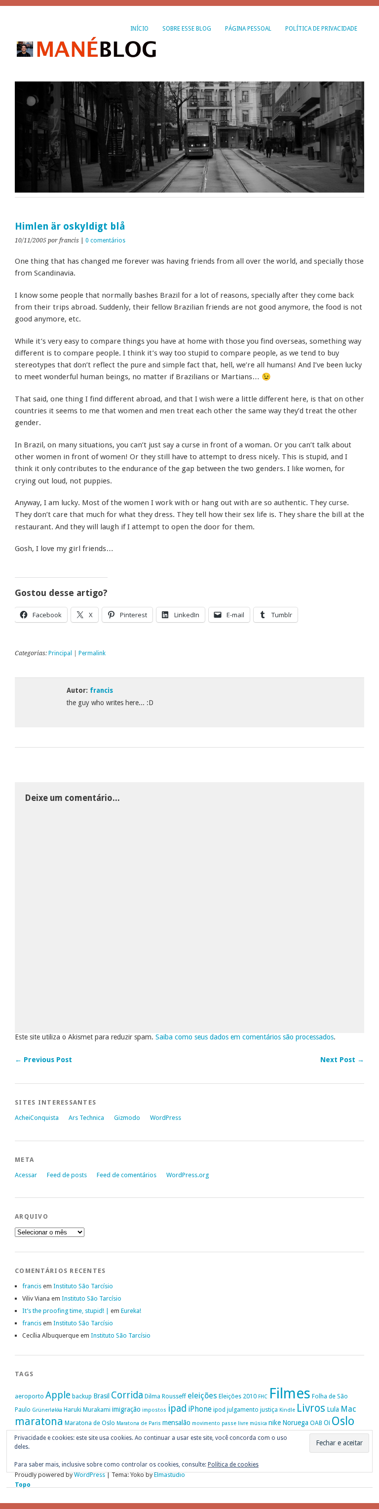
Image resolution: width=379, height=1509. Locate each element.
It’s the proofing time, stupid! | (65, 1310)
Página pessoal (248, 28)
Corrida (127, 1395)
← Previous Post (43, 1060)
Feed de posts (67, 1175)
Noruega (295, 1423)
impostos (154, 1410)
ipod (219, 1409)
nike (274, 1423)
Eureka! (131, 1310)
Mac (348, 1409)
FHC (262, 1396)
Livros (311, 1408)
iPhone (200, 1409)
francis (101, 690)
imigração (126, 1409)
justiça (269, 1409)
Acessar (26, 1175)
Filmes (289, 1393)
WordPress (165, 1117)
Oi (327, 1423)
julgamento (243, 1409)
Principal (60, 653)
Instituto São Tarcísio (83, 1286)
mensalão (176, 1423)
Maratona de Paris (138, 1423)
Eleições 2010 (238, 1396)
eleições (202, 1395)
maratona (39, 1422)
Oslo (343, 1421)
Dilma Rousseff (165, 1396)
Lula (333, 1409)
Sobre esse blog (186, 28)
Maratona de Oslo (90, 1423)
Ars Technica (86, 1117)
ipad (177, 1408)
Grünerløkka (47, 1410)
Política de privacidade (321, 28)
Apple (58, 1395)
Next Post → (342, 1060)
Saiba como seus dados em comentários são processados (244, 1037)
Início (139, 28)
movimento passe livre (220, 1423)
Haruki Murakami (87, 1409)
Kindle (287, 1410)
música (258, 1423)
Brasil (101, 1396)
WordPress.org (187, 1175)
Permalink (92, 653)
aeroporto (29, 1396)
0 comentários (105, 240)
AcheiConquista (37, 1117)
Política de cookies (233, 1464)
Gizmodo (127, 1117)
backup (82, 1396)
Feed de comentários (126, 1175)
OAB (316, 1423)
